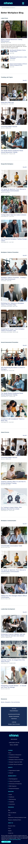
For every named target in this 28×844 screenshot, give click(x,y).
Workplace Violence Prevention (16, 759)
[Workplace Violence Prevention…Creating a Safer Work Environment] (14, 267)
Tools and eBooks (12, 812)
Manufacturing (12, 799)
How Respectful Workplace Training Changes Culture (18, 51)
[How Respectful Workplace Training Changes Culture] (5, 52)
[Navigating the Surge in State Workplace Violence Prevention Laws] (14, 318)
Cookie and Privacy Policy (15, 839)
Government (12, 804)
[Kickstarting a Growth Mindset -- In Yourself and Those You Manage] (14, 675)
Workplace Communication (14, 716)
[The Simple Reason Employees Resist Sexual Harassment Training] (14, 140)
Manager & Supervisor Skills (15, 762)
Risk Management (13, 778)
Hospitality (11, 801)
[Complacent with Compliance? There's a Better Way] (14, 408)
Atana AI (11, 772)
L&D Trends (14, 708)
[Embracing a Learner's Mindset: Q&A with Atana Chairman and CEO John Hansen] (14, 623)
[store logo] (8, 3)
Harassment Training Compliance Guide (17, 817)
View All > (25, 80)
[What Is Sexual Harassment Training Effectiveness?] (14, 29)
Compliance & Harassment (15, 754)
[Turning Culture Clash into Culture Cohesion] (14, 204)
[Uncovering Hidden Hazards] (14, 116)
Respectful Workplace (14, 710)
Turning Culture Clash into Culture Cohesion (13, 215)
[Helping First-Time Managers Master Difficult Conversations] (14, 585)
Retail (10, 794)
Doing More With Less (7, 102)
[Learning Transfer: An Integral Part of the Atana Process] (14, 649)
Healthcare (11, 796)
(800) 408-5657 (14, 739)
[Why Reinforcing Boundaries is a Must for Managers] (5, 59)
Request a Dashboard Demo (14, 819)
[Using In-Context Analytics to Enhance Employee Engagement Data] (5, 65)
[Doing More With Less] (14, 92)
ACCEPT (6, 841)
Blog (9, 810)
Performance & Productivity (15, 783)
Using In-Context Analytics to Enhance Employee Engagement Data (18, 64)
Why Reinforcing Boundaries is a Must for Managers (18, 57)
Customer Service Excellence (16, 764)
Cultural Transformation (14, 781)
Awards (9, 830)
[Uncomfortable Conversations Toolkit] (14, 535)
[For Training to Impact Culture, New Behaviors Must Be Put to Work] (14, 497)
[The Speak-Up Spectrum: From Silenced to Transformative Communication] (14, 178)
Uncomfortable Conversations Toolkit (11, 546)
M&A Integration (13, 786)
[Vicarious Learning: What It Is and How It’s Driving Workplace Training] (14, 471)
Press (9, 828)
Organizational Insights (14, 770)
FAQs (9, 815)
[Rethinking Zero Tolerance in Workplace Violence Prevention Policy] (14, 292)
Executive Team (11, 825)
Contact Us (10, 833)
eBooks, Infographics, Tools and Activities (10, 702)
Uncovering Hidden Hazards (9, 126)
